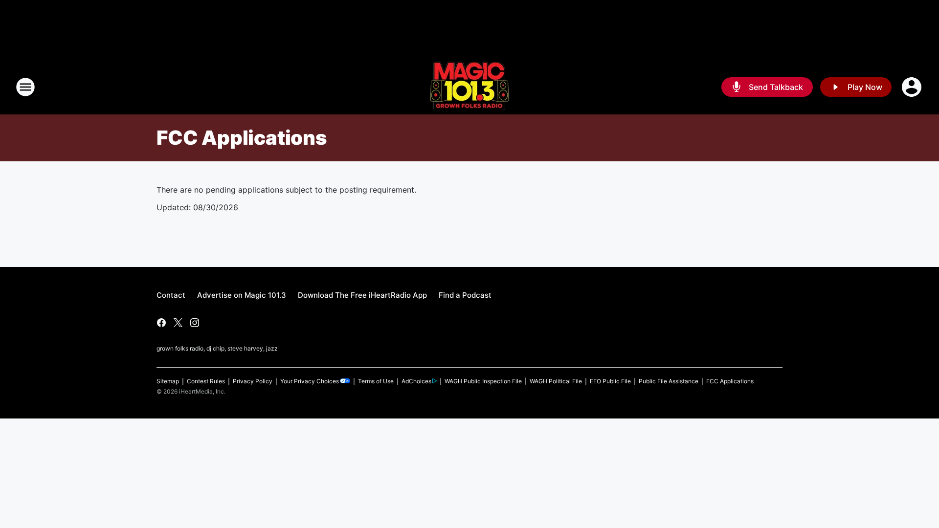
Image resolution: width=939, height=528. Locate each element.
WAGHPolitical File (556, 381)
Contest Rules (206, 381)
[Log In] (912, 87)
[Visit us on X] (178, 323)
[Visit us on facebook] (161, 323)
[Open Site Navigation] (25, 87)
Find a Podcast (465, 295)
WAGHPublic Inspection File (483, 381)
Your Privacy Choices (309, 381)
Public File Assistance (668, 381)
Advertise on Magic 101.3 (241, 295)
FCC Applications (730, 381)
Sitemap (167, 381)
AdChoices (416, 381)
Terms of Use (376, 381)
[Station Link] (469, 87)
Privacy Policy (252, 381)
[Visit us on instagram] (195, 323)
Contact (170, 295)
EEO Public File (610, 381)
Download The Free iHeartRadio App (362, 295)
